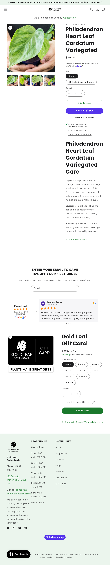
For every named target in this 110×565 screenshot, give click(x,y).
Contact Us (61, 477)
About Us (60, 471)
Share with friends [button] (78, 239)
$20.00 (81, 364)
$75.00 (95, 370)
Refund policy (61, 554)
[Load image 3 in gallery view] (37, 80)
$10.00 (68, 364)
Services (60, 459)
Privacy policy (75, 554)
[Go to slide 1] (66, 323)
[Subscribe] (76, 288)
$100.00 (68, 376)
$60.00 (82, 370)
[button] (6, 9)
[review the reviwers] (94, 303)
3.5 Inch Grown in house (81, 82)
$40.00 (95, 364)
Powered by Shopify (45, 554)
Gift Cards (61, 483)
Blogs (58, 465)
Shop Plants (61, 453)
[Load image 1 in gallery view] (12, 80)
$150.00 (83, 376)
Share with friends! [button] (74, 422)
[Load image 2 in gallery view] (24, 80)
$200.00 (69, 382)
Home (58, 447)
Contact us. (69, 17)
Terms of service (91, 554)
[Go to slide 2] (68, 323)
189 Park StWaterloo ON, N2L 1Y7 (16, 480)
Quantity (69, 88)
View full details (92, 422)
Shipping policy (46, 557)
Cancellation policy (64, 557)
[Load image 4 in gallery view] (49, 80)
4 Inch (72, 76)
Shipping (66, 355)
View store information (79, 134)
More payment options (84, 117)
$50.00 (68, 370)
